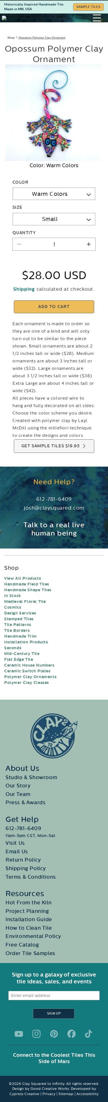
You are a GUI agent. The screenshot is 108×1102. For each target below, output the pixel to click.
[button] (100, 18)
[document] (54, 113)
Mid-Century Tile (22, 653)
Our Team (18, 794)
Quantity (23, 233)
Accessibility (87, 1094)
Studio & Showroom (31, 777)
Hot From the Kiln (29, 903)
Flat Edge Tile (18, 659)
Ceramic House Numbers (29, 665)
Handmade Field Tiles (26, 584)
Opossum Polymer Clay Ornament (42, 37)
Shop (11, 37)
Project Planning (27, 911)
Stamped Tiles (19, 619)
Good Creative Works (49, 1089)
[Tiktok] (89, 1034)
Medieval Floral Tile (25, 601)
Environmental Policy (33, 936)
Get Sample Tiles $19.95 (50, 446)
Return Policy (23, 860)
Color (20, 182)
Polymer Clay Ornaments (30, 677)
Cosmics (12, 607)
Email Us (17, 852)
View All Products (22, 578)
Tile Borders (17, 630)
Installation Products (26, 642)
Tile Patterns (17, 624)
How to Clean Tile (29, 928)
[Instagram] (36, 1034)
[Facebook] (71, 1034)
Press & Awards (25, 802)
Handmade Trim (20, 636)
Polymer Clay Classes (26, 682)
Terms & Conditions (31, 877)
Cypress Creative (24, 1094)
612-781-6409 (54, 499)
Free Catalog (22, 945)
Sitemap (65, 1094)
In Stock (12, 595)
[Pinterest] (54, 1034)
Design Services (20, 613)
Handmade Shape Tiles (28, 590)
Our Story (18, 786)
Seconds (12, 648)
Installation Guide (29, 919)
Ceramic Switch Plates (27, 671)
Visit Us (15, 843)
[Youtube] (19, 1034)
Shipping (24, 289)
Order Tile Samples (30, 953)
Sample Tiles (88, 7)
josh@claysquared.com (54, 508)
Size (17, 207)
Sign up (54, 1014)
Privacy (48, 1094)
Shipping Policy (26, 868)
